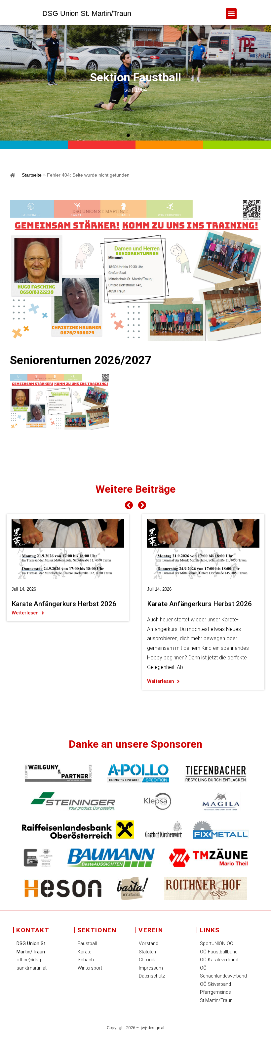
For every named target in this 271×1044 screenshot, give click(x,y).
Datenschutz (152, 976)
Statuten (147, 952)
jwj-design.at (153, 1027)
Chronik (147, 960)
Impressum (151, 968)
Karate (84, 952)
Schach (86, 960)
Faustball (87, 943)
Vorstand (148, 943)
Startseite (32, 175)
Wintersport (90, 968)
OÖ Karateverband (219, 960)
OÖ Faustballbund (219, 952)
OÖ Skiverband (215, 984)
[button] (231, 13)
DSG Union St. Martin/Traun (86, 13)
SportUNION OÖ (216, 943)
